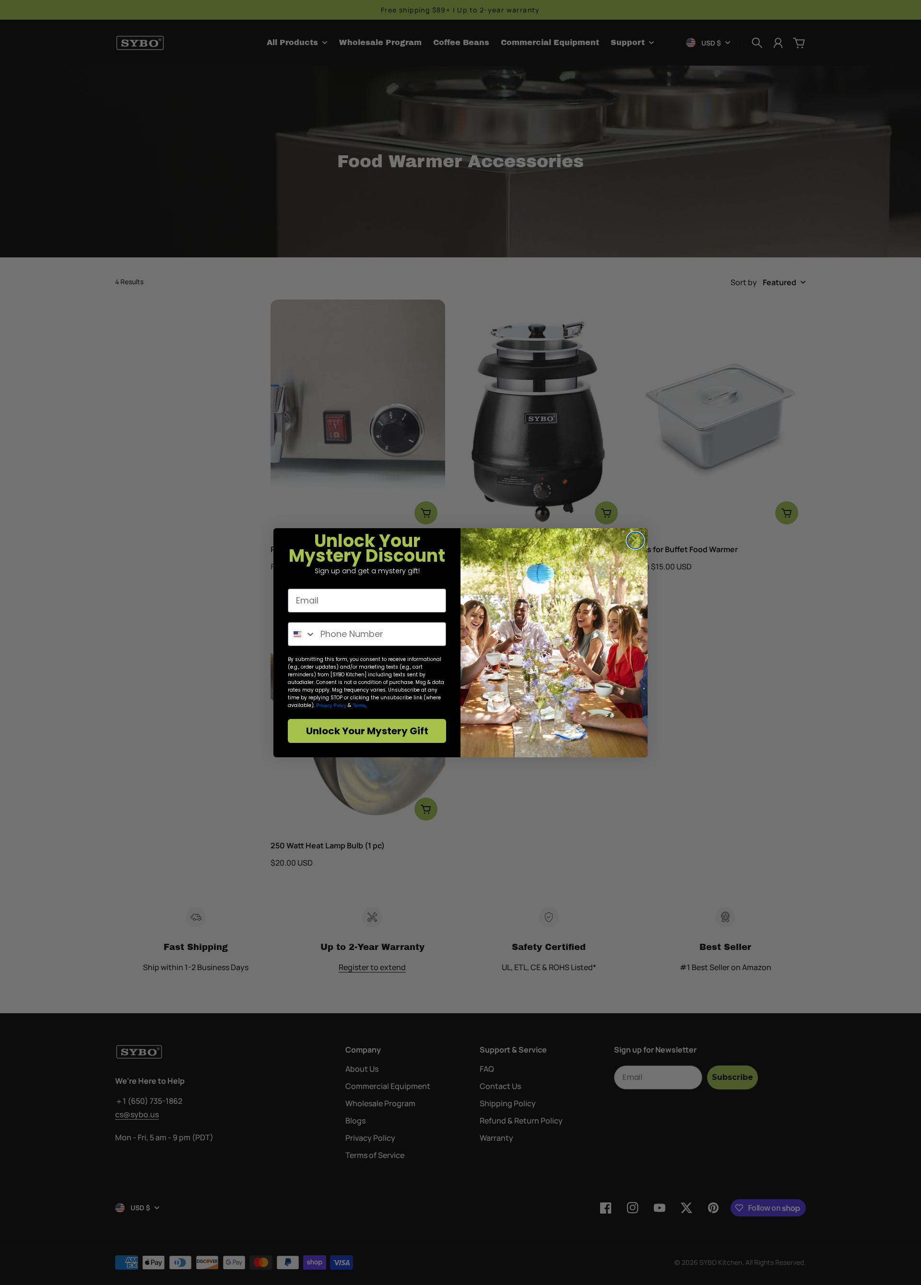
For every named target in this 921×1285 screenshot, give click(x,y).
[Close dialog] (635, 540)
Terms (359, 705)
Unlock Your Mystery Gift (367, 731)
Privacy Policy (331, 705)
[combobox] (302, 634)
